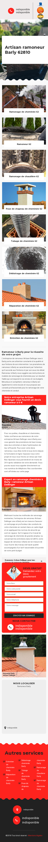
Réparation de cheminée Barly (10, 779)
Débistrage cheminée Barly (26, 763)
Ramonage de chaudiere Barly (41, 771)
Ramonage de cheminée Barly (41, 784)
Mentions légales (35, 836)
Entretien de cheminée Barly (10, 766)
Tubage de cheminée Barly (26, 774)
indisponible (23, 9)
